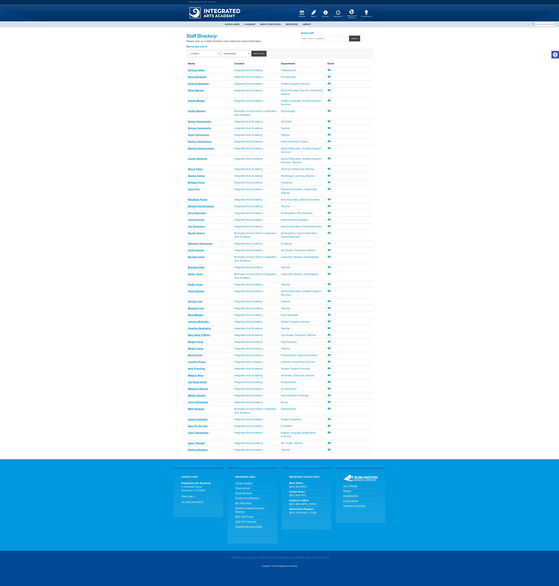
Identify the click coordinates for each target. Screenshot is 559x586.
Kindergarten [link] (288, 213)
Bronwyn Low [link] (196, 308)
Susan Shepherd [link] (197, 419)
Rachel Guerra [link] (196, 233)
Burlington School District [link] (202, 2)
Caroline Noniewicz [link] (199, 328)
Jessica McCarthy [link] (198, 321)
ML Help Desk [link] (243, 503)
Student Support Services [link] (295, 83)
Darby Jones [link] (195, 274)
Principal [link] (303, 395)
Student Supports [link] (291, 419)
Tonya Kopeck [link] (196, 291)
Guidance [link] (286, 243)
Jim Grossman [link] (196, 226)
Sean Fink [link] (194, 189)
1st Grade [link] (286, 121)
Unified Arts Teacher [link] (302, 169)
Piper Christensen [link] (198, 134)
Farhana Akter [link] (196, 70)
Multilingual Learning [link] (293, 175)
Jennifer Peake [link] (197, 361)
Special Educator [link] (312, 226)
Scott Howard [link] (196, 250)
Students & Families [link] (354, 505)
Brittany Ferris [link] (196, 182)
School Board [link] (350, 500)
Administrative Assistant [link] (294, 219)
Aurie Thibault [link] (196, 443)
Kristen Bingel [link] (196, 100)
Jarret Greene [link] (196, 219)
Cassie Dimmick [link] (197, 158)
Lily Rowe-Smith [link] (197, 382)
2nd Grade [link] (287, 335)
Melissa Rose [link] (196, 375)
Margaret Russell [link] (198, 388)
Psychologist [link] (288, 111)
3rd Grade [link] (286, 250)
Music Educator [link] (289, 90)
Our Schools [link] (350, 485)
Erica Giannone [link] (197, 213)
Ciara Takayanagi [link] (198, 432)
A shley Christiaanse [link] (200, 141)
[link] (555, 54)
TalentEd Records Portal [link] (248, 526)
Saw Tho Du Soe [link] (197, 426)
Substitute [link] (286, 182)
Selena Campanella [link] (199, 121)
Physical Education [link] (291, 189)
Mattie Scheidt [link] (196, 395)
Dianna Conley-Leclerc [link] (201, 148)
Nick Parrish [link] (195, 355)
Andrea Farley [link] (196, 175)
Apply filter (259, 54)
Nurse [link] (284, 402)
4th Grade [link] (286, 443)
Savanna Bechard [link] (198, 83)
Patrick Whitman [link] (198, 449)
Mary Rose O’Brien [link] (199, 335)
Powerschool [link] (243, 488)
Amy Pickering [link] (196, 368)
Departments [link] (350, 495)
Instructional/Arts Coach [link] (294, 141)
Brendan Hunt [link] (196, 257)
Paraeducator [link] (288, 70)
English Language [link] (291, 100)
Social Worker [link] (289, 388)
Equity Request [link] (243, 493)
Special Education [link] (291, 148)
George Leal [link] (195, 301)
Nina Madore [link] (195, 315)
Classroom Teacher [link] (304, 250)
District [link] (347, 490)
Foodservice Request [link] (247, 498)
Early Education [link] (289, 199)
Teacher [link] (304, 90)
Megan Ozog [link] (195, 341)
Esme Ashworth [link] (197, 76)
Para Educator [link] (305, 213)
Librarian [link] (286, 361)
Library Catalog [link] (243, 483)
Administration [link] (289, 395)
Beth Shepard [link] (196, 408)
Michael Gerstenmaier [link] (201, 206)
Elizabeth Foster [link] (197, 199)
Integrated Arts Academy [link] (248, 70)
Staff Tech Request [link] (245, 521)
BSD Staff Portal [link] (244, 516)
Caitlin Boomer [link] (197, 111)
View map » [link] (187, 496)
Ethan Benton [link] (196, 90)
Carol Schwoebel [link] (198, 402)
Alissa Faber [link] (195, 169)
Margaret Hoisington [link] (200, 243)
